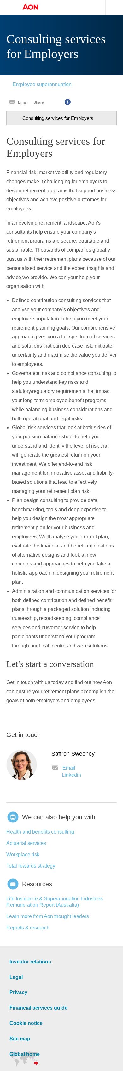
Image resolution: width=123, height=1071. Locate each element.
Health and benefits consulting (40, 830)
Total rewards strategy (30, 864)
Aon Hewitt (36, 7)
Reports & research (28, 925)
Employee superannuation (42, 82)
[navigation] (61, 116)
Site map (19, 1037)
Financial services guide (36, 1006)
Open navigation (9, 7)
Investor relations (28, 960)
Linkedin (71, 773)
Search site (93, 7)
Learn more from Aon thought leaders (47, 914)
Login (120, 6)
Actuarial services (26, 841)
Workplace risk (22, 852)
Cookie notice (24, 1021)
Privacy (17, 990)
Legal (15, 975)
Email (23, 100)
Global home (23, 1052)
